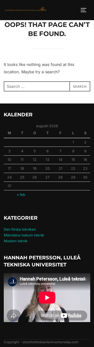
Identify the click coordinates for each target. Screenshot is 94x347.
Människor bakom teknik (24, 235)
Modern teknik (16, 241)
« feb (21, 194)
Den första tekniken (20, 229)
